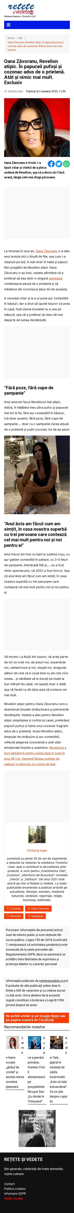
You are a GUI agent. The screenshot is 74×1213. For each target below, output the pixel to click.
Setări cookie (13, 1198)
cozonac (15, 908)
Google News (49, 1016)
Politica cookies (15, 1189)
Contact (9, 1184)
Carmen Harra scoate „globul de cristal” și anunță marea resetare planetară (15, 1062)
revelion (15, 916)
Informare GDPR (15, 1193)
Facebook (46, 1020)
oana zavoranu (40, 908)
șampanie (55, 278)
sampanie (37, 916)
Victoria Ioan (15, 91)
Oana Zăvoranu (46, 251)
